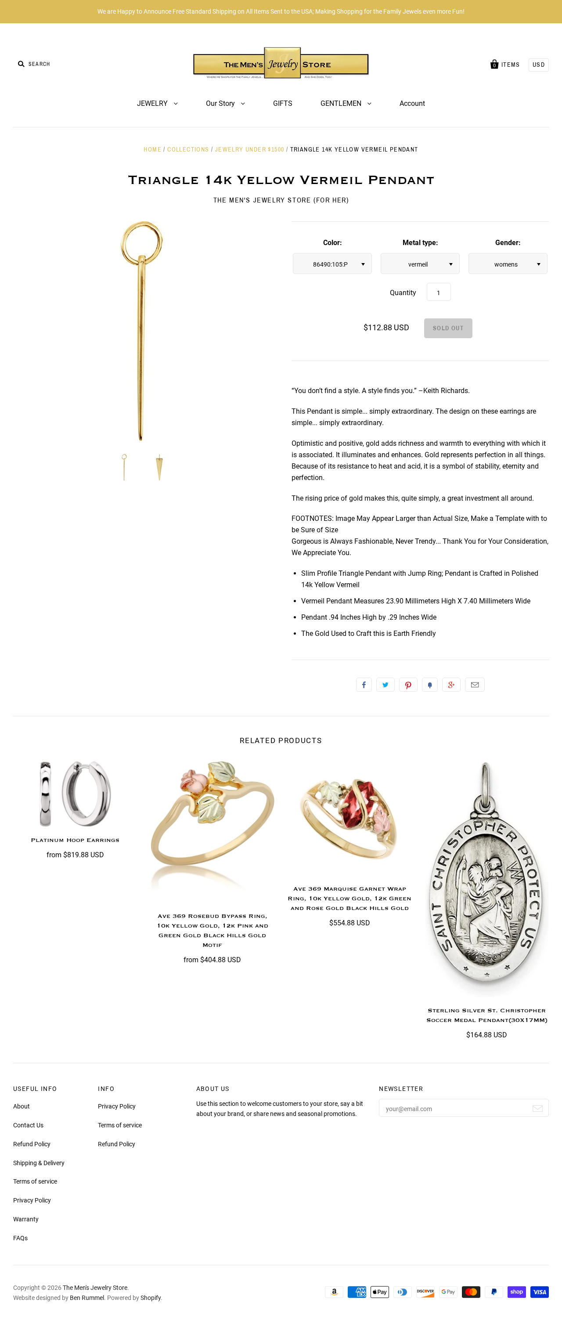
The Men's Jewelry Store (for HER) (281, 200)
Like (364, 685)
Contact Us (28, 1125)
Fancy (430, 685)
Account (412, 103)
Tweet (385, 685)
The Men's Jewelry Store (95, 1287)
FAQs (20, 1238)
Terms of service (35, 1181)
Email (475, 685)
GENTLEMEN (342, 103)
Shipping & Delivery (39, 1162)
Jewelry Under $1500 (250, 149)
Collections (188, 149)
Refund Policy (31, 1144)
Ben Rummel (87, 1297)
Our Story (221, 103)
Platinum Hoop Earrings (75, 840)
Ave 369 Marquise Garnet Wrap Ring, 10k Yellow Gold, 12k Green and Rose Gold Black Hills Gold (349, 898)
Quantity (403, 293)
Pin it (408, 685)
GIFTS (282, 103)
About (21, 1106)
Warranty (26, 1219)
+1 (451, 685)
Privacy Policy (32, 1200)
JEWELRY (153, 103)
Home (153, 149)
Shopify (150, 1297)
